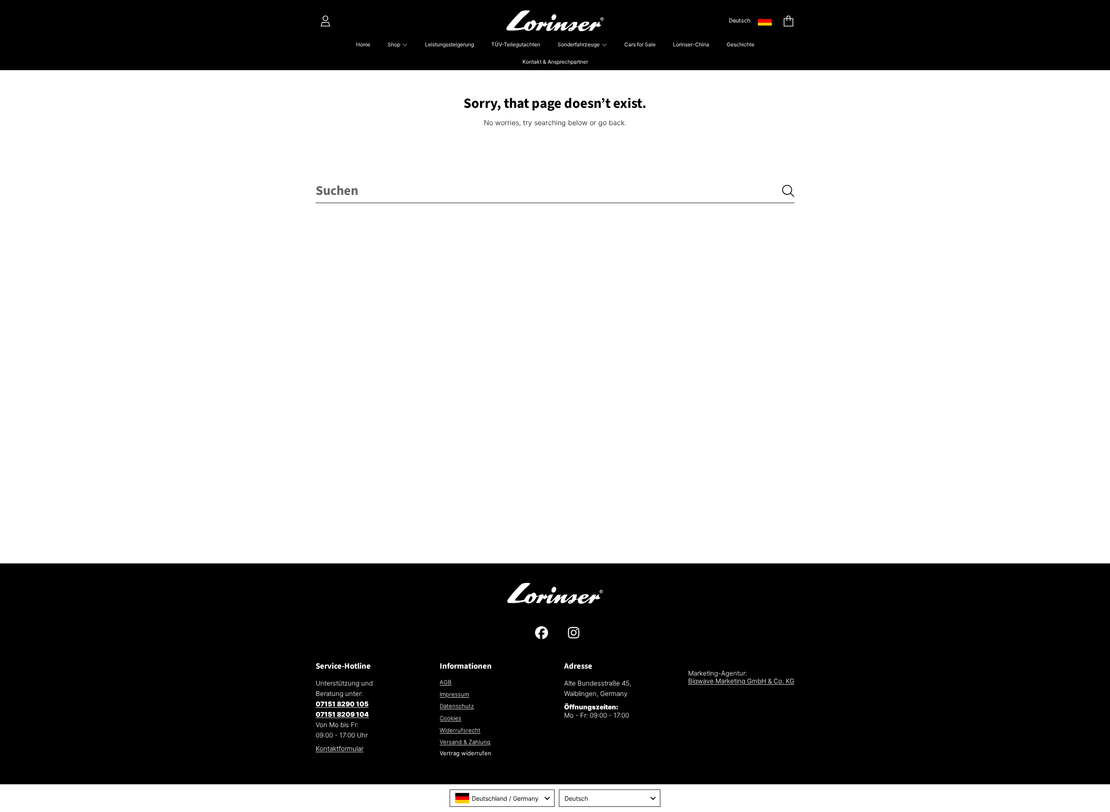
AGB (445, 682)
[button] (788, 20)
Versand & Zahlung (465, 741)
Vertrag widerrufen (465, 753)
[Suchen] (788, 191)
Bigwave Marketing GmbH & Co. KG (741, 681)
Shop (395, 44)
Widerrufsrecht (460, 730)
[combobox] (555, 191)
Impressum (454, 694)
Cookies (450, 718)
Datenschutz (457, 705)
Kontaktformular (339, 748)
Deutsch (740, 20)
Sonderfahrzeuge (579, 44)
